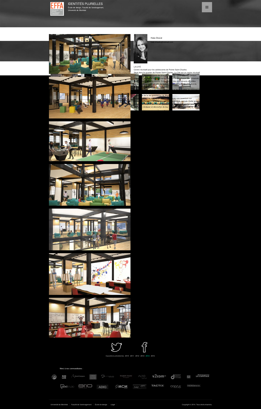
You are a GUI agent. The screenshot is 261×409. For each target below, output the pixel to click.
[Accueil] (57, 9)
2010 (127, 356)
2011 (132, 356)
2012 (137, 356)
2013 (142, 356)
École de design (101, 404)
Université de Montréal (59, 404)
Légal (113, 404)
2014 (148, 356)
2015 (153, 356)
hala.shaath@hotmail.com (162, 42)
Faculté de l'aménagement (81, 404)
